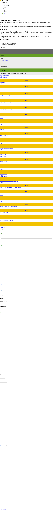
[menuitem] (27, 2)
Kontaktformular (2, 304)
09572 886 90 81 (5, 60)
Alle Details (26, 80)
